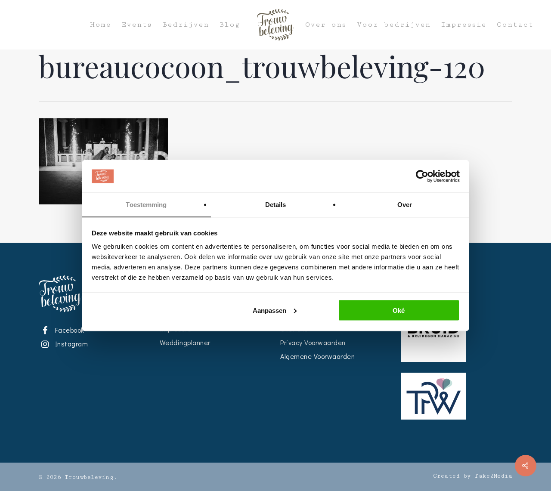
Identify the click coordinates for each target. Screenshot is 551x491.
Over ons (326, 25)
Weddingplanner (185, 342)
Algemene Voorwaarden (317, 356)
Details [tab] (275, 204)
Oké (399, 310)
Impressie (463, 25)
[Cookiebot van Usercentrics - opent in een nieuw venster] (422, 176)
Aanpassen (269, 310)
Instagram (70, 343)
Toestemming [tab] (146, 204)
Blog (229, 25)
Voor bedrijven (393, 25)
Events (136, 25)
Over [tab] (404, 204)
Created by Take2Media (473, 475)
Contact (515, 25)
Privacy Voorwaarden (313, 342)
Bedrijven (185, 25)
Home (100, 25)
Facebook (68, 329)
